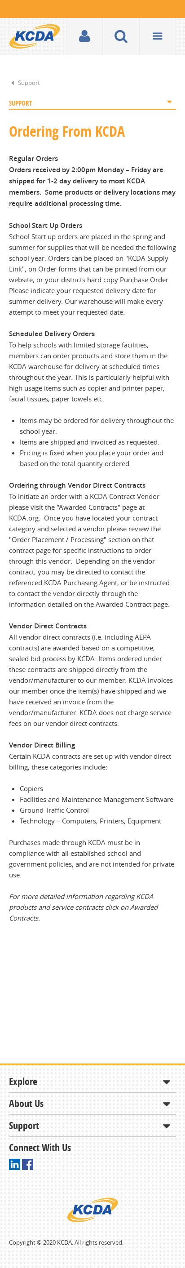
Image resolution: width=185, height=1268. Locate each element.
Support (29, 83)
